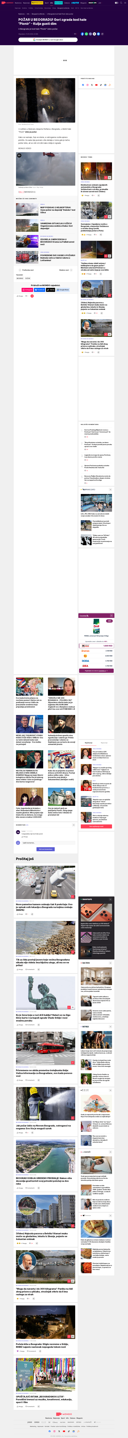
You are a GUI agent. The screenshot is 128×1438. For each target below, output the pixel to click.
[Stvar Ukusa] (97, 1422)
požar (28, 278)
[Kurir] (29, 1422)
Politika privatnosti (92, 1426)
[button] (75, 34)
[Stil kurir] (49, 1422)
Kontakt (47, 1426)
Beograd (20, 278)
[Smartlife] (71, 1422)
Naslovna (21, 14)
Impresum (41, 1426)
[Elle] (44, 1422)
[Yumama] (88, 1422)
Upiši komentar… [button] (29, 843)
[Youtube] (96, 85)
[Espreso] (36, 1422)
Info (28, 14)
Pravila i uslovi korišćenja (58, 1426)
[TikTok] (101, 85)
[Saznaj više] (110, 489)
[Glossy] (55, 1422)
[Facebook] (83, 85)
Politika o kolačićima (74, 1426)
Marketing (33, 1426)
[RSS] (110, 85)
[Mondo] (7, 3)
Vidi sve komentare (45, 849)
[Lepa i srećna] (62, 1422)
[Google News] (105, 85)
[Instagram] (87, 85)
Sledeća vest (64, 270)
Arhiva (83, 1426)
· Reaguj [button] (86, 195)
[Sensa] (78, 1422)
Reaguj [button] (21, 296)
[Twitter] (92, 85)
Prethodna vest (28, 270)
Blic (20, 192)
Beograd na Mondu (38, 14)
